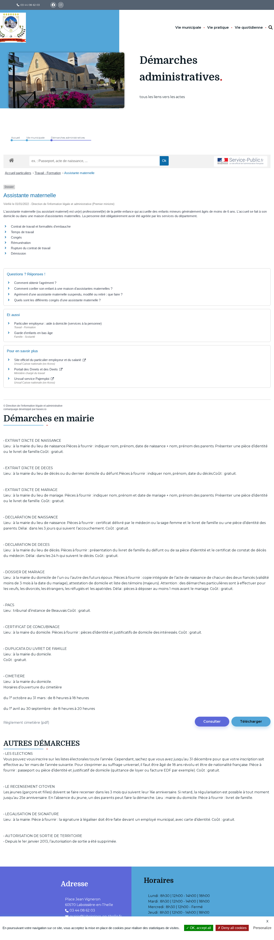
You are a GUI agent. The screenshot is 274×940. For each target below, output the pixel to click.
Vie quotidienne (249, 27)
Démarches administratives (68, 137)
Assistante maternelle (79, 173)
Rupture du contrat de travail (30, 248)
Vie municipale (188, 27)
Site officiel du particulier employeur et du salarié (48, 360)
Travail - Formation (48, 173)
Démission (18, 253)
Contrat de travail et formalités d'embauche (41, 226)
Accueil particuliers (18, 173)
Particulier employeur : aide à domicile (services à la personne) (58, 323)
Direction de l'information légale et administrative (34, 405)
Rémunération (21, 243)
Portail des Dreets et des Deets (36, 369)
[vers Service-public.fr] (240, 161)
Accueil (15, 137)
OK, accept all (200, 928)
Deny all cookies (233, 928)
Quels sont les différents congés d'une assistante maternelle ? (57, 300)
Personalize (262, 928)
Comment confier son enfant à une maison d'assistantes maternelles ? (63, 288)
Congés (16, 237)
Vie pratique (218, 27)
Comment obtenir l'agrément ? (35, 283)
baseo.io (41, 409)
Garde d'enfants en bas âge (33, 333)
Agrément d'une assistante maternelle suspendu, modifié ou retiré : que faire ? (68, 294)
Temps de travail (22, 232)
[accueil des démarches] (11, 159)
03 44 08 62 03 (30, 4)
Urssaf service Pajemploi (32, 378)
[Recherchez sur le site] (267, 28)
